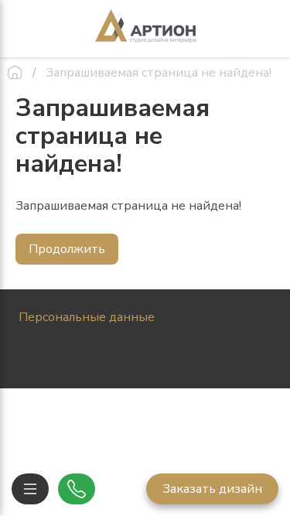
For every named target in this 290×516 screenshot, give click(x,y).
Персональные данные (87, 317)
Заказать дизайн (212, 488)
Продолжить (67, 249)
